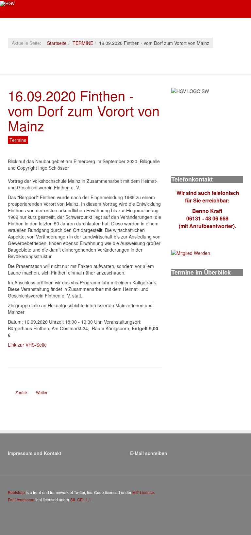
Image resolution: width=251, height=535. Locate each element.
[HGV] (7, 3)
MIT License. (143, 492)
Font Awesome (21, 499)
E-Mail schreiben (148, 453)
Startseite (57, 43)
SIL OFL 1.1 (80, 499)
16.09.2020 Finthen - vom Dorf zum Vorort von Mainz (83, 110)
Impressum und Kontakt (34, 453)
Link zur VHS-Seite (27, 344)
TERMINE (83, 43)
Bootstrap (16, 492)
